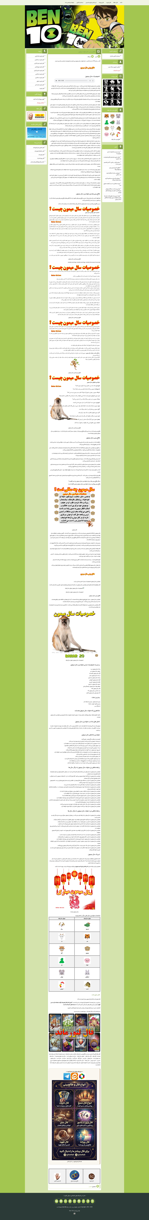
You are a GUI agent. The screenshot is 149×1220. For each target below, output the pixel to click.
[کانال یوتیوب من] (61, 1201)
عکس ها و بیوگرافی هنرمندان (37, 161)
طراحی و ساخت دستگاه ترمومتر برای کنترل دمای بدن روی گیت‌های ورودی (113, 190)
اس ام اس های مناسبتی (91, 2)
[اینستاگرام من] (79, 1201)
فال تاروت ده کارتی (39, 77)
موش (62, 977)
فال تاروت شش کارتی (39, 70)
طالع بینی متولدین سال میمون (75, 32)
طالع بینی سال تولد (115, 139)
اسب (87, 989)
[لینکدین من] (56, 1201)
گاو (61, 953)
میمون (87, 953)
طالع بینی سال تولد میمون (86, 51)
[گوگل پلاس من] (65, 1201)
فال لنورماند (96, 994)
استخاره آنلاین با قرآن (115, 56)
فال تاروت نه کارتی (39, 74)
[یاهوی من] (92, 1201)
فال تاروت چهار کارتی (39, 63)
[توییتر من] (70, 1201)
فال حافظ (115, 2)
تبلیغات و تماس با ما (69, 2)
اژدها (87, 929)
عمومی (90, 1186)
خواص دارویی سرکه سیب (114, 67)
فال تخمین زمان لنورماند (38, 147)
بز (61, 941)
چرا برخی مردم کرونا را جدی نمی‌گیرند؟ (114, 153)
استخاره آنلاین (80, 2)
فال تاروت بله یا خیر (39, 85)
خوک (87, 965)
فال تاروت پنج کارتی (39, 67)
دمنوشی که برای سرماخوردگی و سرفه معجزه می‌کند (113, 179)
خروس (61, 989)
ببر (87, 941)
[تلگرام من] (88, 1201)
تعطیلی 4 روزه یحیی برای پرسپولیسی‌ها (115, 168)
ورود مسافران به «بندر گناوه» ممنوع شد (112, 184)
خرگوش (87, 977)
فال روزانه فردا (40, 158)
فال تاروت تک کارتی (39, 56)
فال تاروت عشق (40, 81)
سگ (62, 929)
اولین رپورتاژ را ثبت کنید (38, 99)
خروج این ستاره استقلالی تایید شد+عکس (113, 174)
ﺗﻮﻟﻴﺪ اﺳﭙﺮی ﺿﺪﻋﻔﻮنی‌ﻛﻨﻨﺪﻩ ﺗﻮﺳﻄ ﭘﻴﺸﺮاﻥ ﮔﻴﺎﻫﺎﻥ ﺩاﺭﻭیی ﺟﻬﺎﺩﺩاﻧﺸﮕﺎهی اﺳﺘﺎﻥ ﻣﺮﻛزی (112, 197)
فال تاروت (108, 2)
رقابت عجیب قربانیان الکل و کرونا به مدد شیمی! (112, 158)
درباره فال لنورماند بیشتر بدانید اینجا (84, 1008)
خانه (121, 2)
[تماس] (74, 1201)
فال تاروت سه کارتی (39, 59)
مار (61, 965)
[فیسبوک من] (83, 1201)
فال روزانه (101, 2)
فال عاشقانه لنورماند (39, 151)
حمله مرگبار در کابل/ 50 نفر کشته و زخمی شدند (112, 163)
